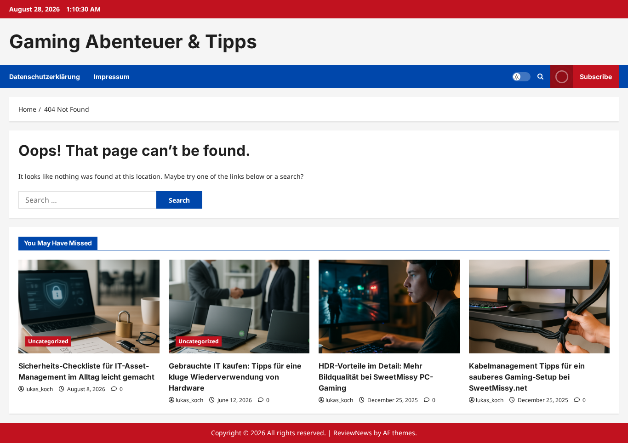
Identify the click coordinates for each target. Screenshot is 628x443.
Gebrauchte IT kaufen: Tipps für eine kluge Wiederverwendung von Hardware (235, 376)
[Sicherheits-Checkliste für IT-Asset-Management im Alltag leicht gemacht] (89, 306)
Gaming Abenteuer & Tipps (133, 41)
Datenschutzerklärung (44, 76)
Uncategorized (48, 341)
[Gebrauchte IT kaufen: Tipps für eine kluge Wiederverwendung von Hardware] (239, 306)
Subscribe (596, 76)
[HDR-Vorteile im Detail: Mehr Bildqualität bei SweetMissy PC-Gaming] (389, 306)
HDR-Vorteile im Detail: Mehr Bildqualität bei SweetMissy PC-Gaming (376, 376)
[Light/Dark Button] (521, 76)
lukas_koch (39, 389)
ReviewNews (352, 432)
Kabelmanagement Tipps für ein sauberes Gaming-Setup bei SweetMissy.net (527, 376)
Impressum (112, 76)
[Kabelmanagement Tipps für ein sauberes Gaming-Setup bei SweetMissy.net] (539, 306)
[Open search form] (540, 76)
